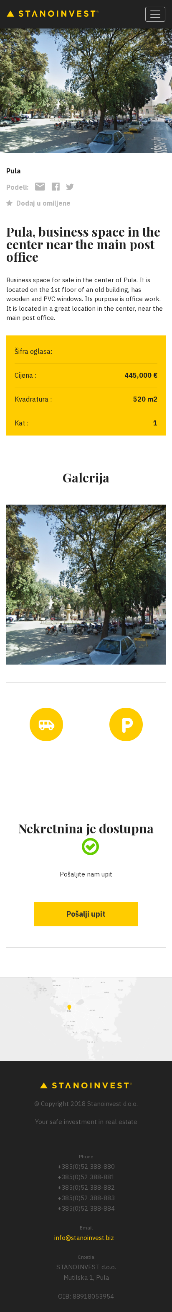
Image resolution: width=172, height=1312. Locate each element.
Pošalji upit (86, 914)
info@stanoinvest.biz (84, 1238)
